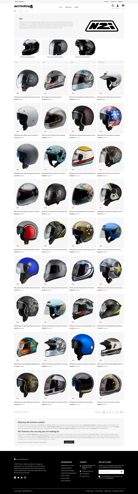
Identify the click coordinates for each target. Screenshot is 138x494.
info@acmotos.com (87, 471)
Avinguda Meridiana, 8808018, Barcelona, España (88, 467)
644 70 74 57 (85, 476)
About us (106, 1)
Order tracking (65, 475)
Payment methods (66, 468)
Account (117, 8)
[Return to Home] (16, 11)
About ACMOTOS (66, 480)
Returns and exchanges (67, 470)
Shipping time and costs (67, 465)
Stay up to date (105, 462)
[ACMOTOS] (26, 6)
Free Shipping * (20, 1)
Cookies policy (99, 491)
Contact (83, 462)
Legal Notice (107, 491)
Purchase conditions (118, 491)
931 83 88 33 (85, 474)
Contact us (113, 1)
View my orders (65, 478)
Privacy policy (90, 491)
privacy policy (109, 478)
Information (66, 462)
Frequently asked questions (69, 473)
